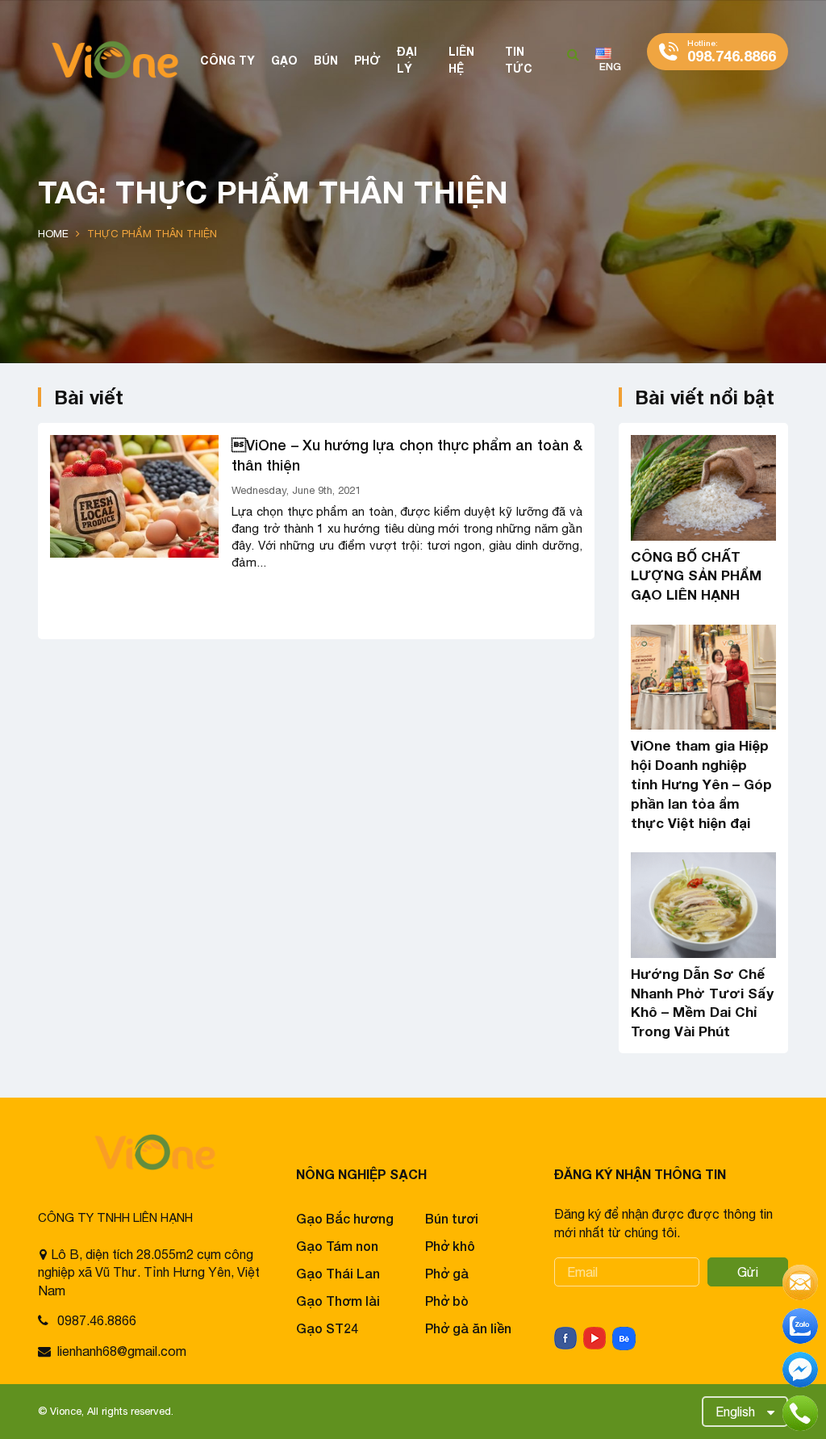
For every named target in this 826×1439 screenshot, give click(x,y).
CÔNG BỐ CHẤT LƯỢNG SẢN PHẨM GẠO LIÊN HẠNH (696, 576)
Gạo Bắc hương (345, 1218)
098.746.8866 (731, 51)
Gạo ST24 (327, 1328)
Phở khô (450, 1245)
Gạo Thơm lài (338, 1300)
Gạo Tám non (337, 1245)
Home (53, 234)
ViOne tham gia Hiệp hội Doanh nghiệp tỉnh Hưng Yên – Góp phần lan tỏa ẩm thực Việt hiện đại (701, 783)
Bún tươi (451, 1218)
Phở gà (447, 1273)
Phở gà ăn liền (468, 1328)
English (735, 1411)
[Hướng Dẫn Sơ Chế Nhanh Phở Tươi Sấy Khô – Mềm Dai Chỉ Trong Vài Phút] (703, 905)
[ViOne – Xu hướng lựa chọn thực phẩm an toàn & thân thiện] (134, 496)
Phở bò (447, 1300)
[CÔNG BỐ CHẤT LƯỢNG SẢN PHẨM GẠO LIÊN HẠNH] (703, 488)
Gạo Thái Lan (338, 1273)
